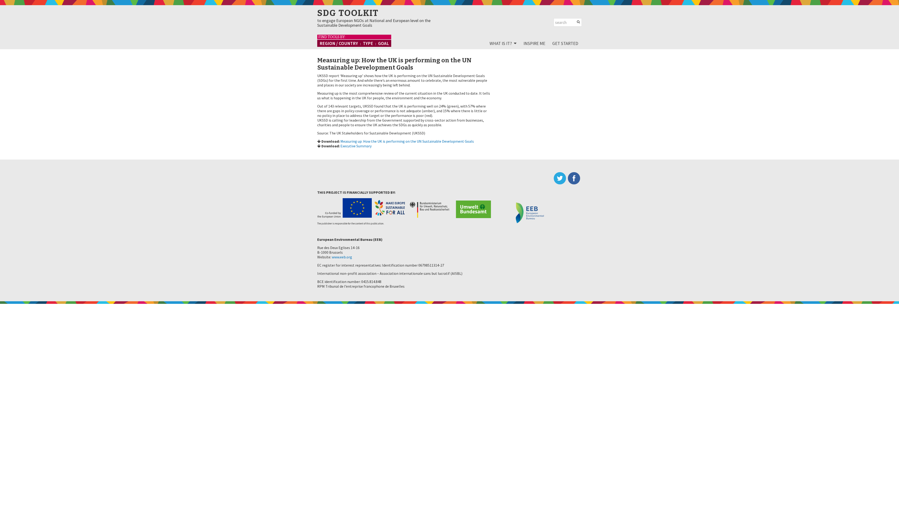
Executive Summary (356, 146)
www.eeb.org (342, 257)
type (368, 43)
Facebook (575, 178)
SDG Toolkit (348, 13)
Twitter (561, 178)
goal (383, 43)
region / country (339, 43)
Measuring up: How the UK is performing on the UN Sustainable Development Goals (407, 141)
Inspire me (534, 43)
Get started (565, 43)
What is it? (501, 43)
